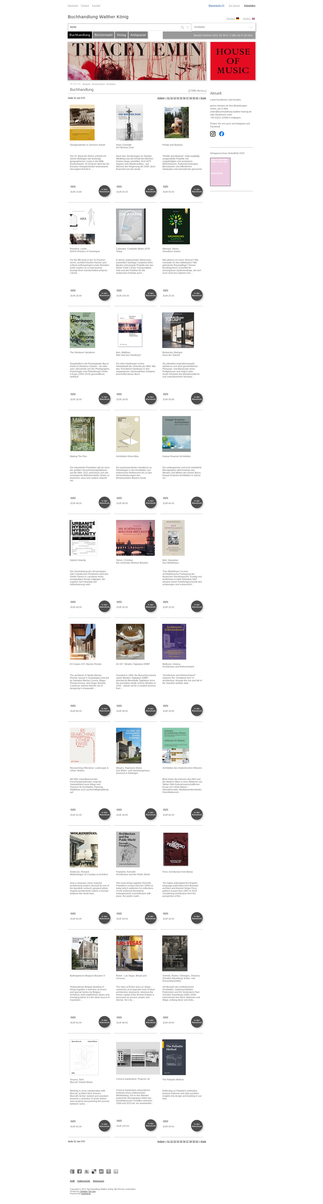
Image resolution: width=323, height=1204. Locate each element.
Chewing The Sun (88, 1191)
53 (174, 98)
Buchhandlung (80, 35)
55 (181, 98)
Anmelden (249, 5)
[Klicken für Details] (90, 122)
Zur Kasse (234, 5)
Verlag (121, 35)
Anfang (161, 98)
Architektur (111, 84)
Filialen (85, 5)
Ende (203, 98)
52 (171, 98)
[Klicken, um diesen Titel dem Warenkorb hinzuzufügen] (105, 196)
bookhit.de (86, 1193)
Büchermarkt (104, 35)
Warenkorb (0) (216, 5)
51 (168, 98)
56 (184, 98)
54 (178, 98)
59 (194, 98)
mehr (73, 186)
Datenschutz (83, 1181)
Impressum (98, 1181)
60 (197, 98)
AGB (72, 1181)
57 (187, 98)
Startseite (73, 5)
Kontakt (96, 5)
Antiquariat (138, 35)
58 (190, 98)
